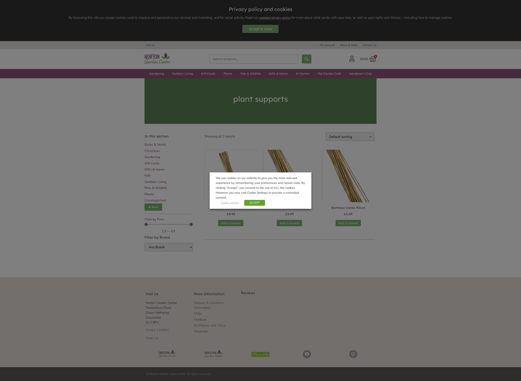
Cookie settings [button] (230, 202)
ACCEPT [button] (254, 202)
